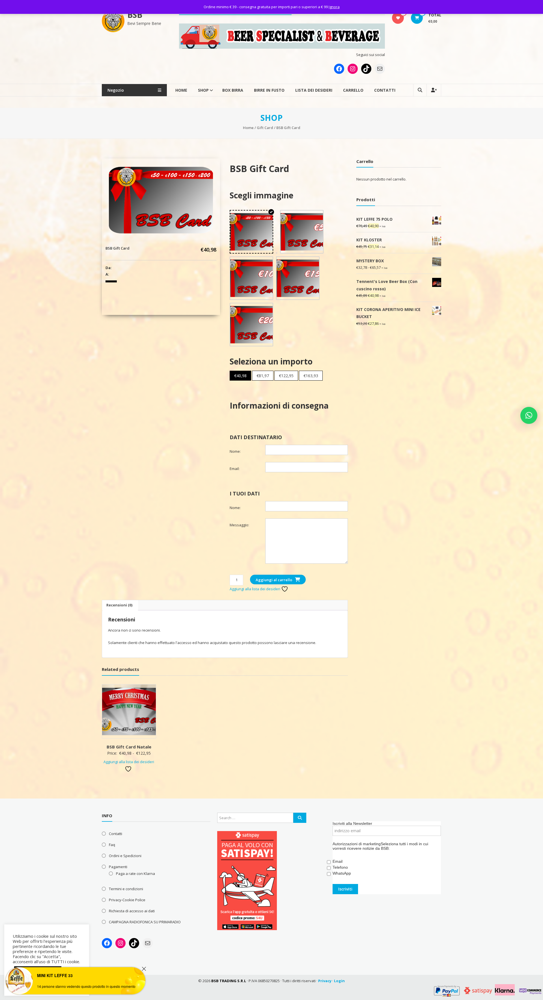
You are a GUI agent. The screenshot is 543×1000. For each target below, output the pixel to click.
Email (337, 861)
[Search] (299, 818)
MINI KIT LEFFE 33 (55, 975)
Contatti (384, 90)
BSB (134, 14)
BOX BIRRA (232, 90)
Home (181, 90)
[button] (528, 415)
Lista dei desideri (313, 90)
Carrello (353, 90)
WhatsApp (342, 873)
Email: (235, 468)
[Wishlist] (398, 17)
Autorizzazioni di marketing (357, 844)
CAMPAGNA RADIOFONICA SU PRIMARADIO (145, 921)
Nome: (235, 451)
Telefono (340, 867)
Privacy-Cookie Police (127, 899)
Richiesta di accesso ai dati (132, 910)
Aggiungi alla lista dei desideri (255, 588)
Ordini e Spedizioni (125, 855)
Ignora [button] (334, 6)
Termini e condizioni (126, 888)
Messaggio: (239, 524)
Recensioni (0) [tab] (119, 605)
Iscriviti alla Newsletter (352, 823)
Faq (112, 844)
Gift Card (265, 127)
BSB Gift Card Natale (129, 747)
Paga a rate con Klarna (135, 873)
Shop (203, 90)
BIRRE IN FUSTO (269, 90)
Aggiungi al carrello (274, 579)
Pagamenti (118, 866)
